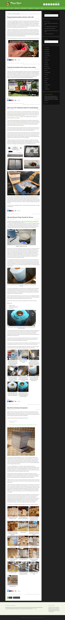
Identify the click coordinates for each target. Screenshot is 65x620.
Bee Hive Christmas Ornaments (17, 408)
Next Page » (17, 597)
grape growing (46, 68)
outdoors (45, 78)
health (45, 70)
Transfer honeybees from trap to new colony (21, 67)
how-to (20, 103)
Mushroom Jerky (46, 33)
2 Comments (38, 109)
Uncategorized (46, 84)
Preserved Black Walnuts (48, 26)
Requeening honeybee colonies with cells (20, 17)
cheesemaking (46, 53)
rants (45, 80)
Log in (43, 617)
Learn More (46, 102)
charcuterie (46, 51)
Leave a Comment (37, 18)
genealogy (45, 66)
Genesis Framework (35, 617)
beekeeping (12, 103)
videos (23, 103)
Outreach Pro (29, 617)
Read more (35, 608)
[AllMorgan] (13, 3)
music (45, 76)
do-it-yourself (17, 594)
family (45, 57)
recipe (45, 82)
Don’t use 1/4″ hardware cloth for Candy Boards (22, 108)
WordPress (40, 617)
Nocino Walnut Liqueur (47, 28)
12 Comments (38, 409)
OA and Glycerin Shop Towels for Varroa (20, 217)
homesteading (17, 103)
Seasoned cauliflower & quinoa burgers (50, 23)
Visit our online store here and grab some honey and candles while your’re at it (23, 424)
